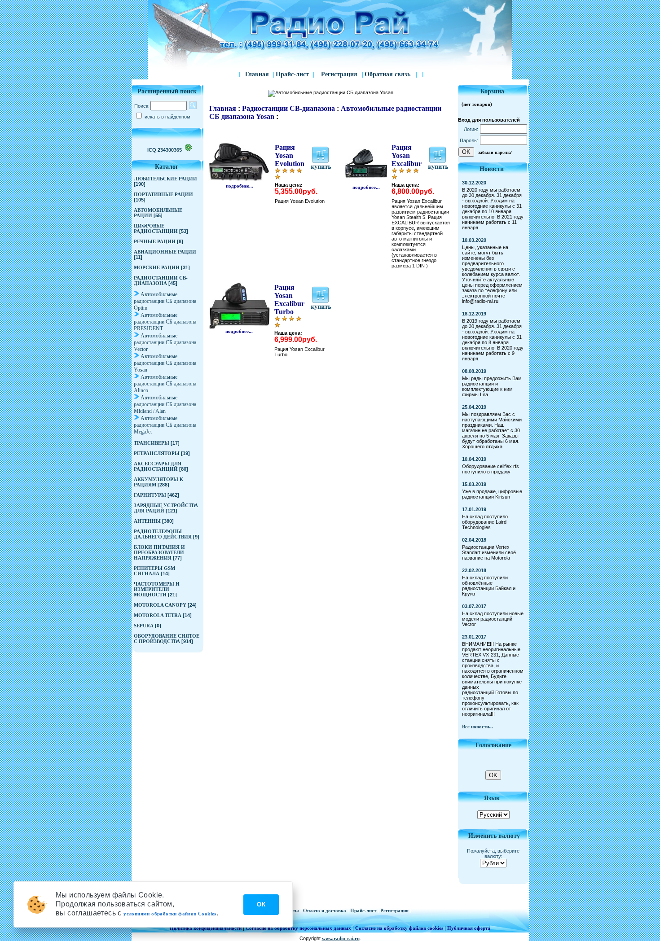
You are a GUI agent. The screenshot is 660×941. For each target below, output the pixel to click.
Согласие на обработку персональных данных (298, 928)
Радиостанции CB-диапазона (161, 280)
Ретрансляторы (157, 453)
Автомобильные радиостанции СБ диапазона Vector (165, 342)
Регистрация (340, 74)
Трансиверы (151, 443)
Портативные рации (163, 194)
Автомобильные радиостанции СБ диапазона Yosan (165, 363)
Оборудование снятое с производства (166, 638)
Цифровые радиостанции (156, 228)
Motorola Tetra (157, 615)
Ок (261, 904)
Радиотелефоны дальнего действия (163, 534)
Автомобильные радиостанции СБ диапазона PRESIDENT (165, 322)
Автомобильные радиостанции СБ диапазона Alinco (165, 384)
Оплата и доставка (325, 910)
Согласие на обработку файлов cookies (399, 928)
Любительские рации (165, 178)
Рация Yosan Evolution (289, 155)
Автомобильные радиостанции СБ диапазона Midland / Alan (165, 404)
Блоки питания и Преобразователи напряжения (159, 552)
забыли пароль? (495, 152)
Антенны (147, 521)
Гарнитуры (150, 495)
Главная (257, 74)
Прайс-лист (292, 74)
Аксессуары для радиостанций (157, 466)
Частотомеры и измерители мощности (157, 589)
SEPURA (144, 625)
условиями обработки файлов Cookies (169, 913)
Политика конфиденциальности (206, 928)
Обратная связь (391, 74)
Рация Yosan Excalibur (407, 155)
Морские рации (157, 267)
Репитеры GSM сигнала (154, 570)
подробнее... (239, 185)
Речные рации (155, 241)
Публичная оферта (468, 928)
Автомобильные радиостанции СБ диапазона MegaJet (165, 425)
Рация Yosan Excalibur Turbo (289, 299)
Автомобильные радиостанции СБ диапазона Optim (165, 301)
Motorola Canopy (160, 605)
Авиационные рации (165, 251)
